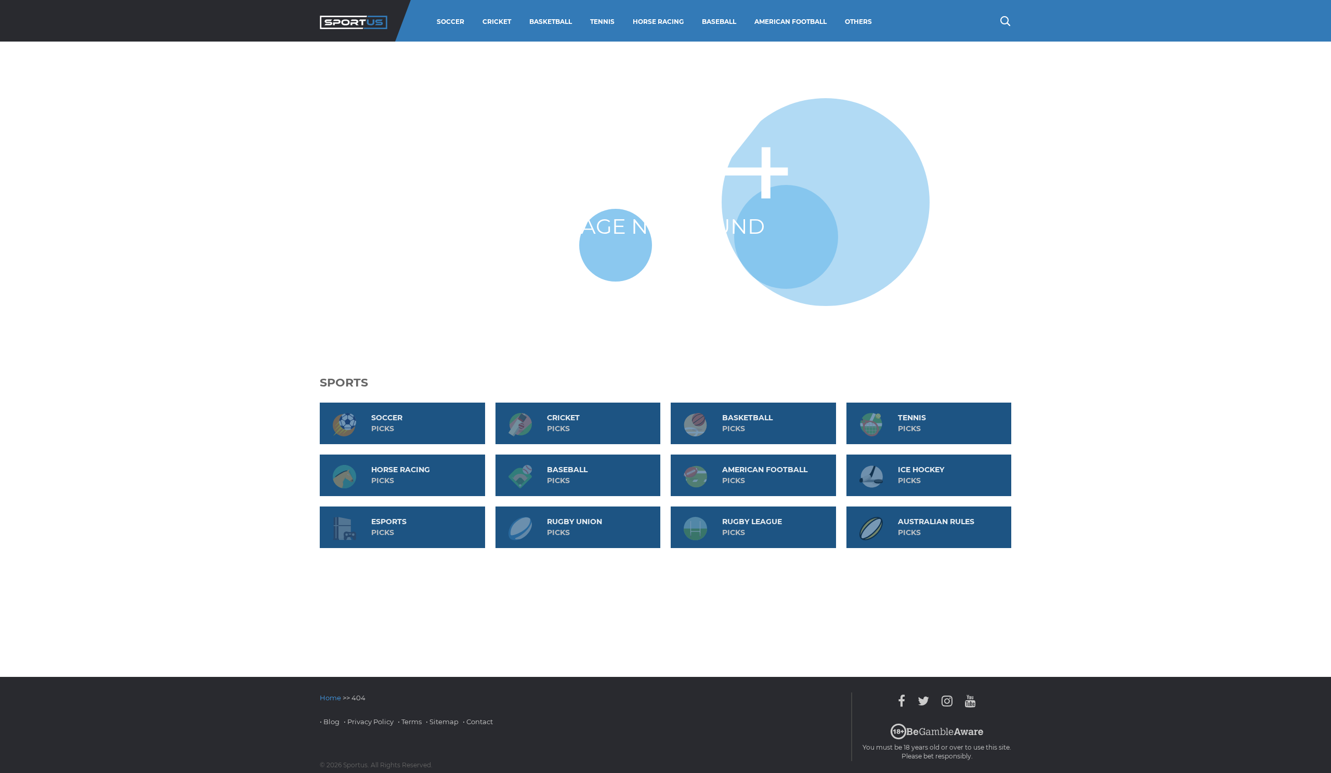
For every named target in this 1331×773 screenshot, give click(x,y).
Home (330, 698)
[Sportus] (353, 21)
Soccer (450, 21)
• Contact (478, 721)
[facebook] (904, 701)
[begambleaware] (937, 737)
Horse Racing (658, 21)
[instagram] (947, 701)
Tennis (602, 21)
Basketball (550, 21)
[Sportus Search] (1004, 20)
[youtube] (968, 701)
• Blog (330, 721)
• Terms (410, 721)
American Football (790, 21)
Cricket (496, 21)
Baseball (719, 21)
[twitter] (923, 701)
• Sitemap (442, 721)
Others (858, 21)
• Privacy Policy (369, 721)
